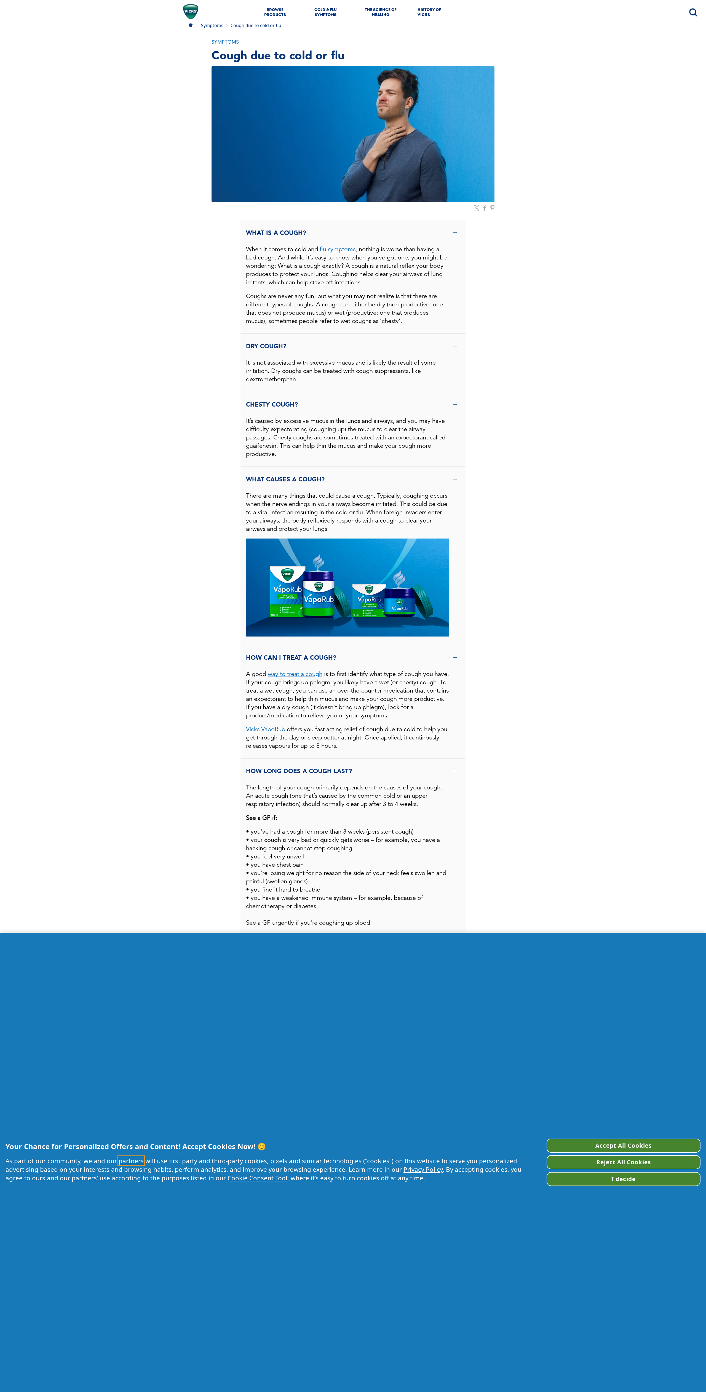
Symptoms (212, 25)
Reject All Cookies (623, 1162)
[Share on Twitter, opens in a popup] (476, 208)
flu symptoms (337, 249)
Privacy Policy (423, 1169)
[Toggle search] (693, 12)
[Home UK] (191, 25)
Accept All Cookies (623, 1145)
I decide (623, 1179)
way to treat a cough (295, 674)
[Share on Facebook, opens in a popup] (484, 208)
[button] (353, 42)
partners (131, 1161)
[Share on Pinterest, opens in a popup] (492, 208)
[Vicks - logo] (190, 11)
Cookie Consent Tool (257, 1178)
